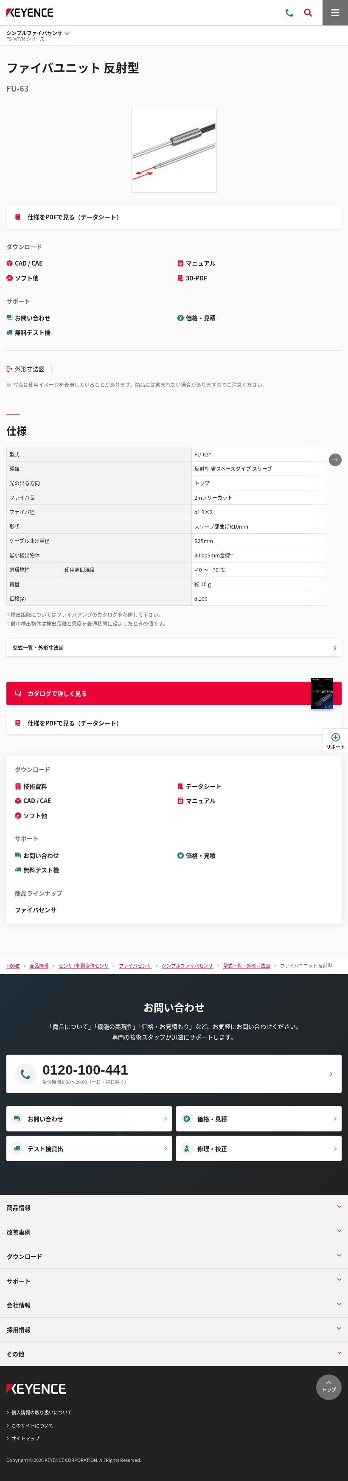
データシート (204, 786)
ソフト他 (27, 278)
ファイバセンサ (35, 909)
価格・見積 (201, 318)
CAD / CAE (29, 263)
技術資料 (35, 786)
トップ (329, 1389)
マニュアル (201, 263)
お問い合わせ (33, 318)
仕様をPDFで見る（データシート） (75, 217)
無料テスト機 (33, 332)
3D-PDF (196, 278)
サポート (335, 746)
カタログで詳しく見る (57, 693)
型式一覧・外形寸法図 (38, 647)
